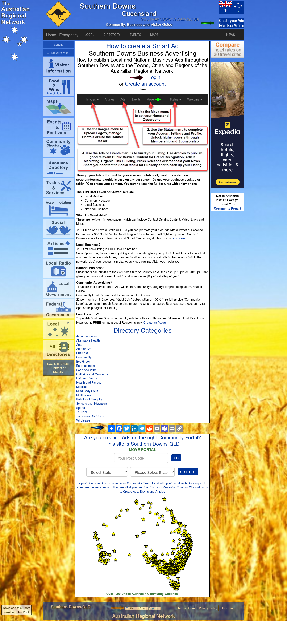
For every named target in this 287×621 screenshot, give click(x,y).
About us (227, 608)
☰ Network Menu (58, 53)
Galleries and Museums (92, 374)
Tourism (81, 412)
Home (51, 34)
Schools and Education (91, 403)
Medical (81, 386)
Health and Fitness (88, 382)
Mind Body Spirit (87, 391)
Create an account (145, 83)
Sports (80, 408)
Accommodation (87, 336)
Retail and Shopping (89, 399)
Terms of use (186, 608)
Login (154, 77)
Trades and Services (90, 416)
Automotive (83, 349)
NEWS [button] (231, 34)
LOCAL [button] (90, 34)
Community (83, 357)
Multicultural (84, 395)
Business (82, 353)
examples (179, 238)
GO (176, 458)
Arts (79, 344)
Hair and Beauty (87, 378)
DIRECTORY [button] (112, 34)
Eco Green (83, 361)
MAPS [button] (154, 34)
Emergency (68, 34)
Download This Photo (16, 612)
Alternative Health (88, 340)
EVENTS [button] (135, 34)
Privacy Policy (208, 608)
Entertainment (85, 365)
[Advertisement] (227, 279)
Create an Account (156, 322)
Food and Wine (86, 370)
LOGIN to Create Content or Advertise (58, 368)
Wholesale (83, 420)
